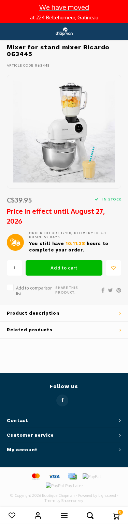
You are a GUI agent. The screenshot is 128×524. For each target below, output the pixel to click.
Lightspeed (107, 495)
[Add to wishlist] (113, 268)
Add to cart (64, 267)
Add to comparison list (34, 290)
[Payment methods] (35, 476)
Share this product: (66, 289)
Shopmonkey (72, 500)
